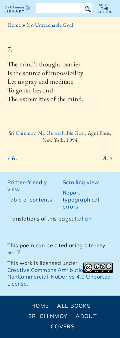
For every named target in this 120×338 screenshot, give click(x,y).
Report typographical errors (81, 199)
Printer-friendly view (27, 186)
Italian (83, 218)
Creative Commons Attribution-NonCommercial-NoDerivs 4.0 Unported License (59, 277)
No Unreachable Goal (49, 24)
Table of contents (29, 199)
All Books (74, 305)
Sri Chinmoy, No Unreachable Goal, (48, 132)
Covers (63, 326)
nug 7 (14, 252)
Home (14, 24)
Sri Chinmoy (47, 316)
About (86, 316)
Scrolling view (81, 182)
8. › (108, 157)
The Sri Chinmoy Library (19, 15)
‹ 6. (12, 157)
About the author (105, 8)
